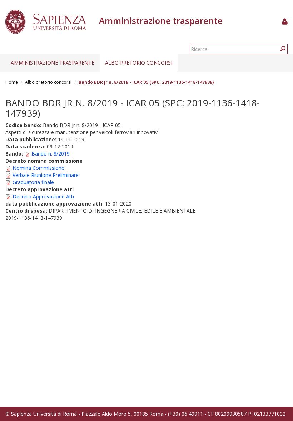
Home (11, 82)
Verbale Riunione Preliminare (46, 175)
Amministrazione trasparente (52, 62)
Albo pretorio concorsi (138, 62)
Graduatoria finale (33, 182)
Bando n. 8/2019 (50, 153)
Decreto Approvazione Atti (43, 196)
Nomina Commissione (38, 167)
